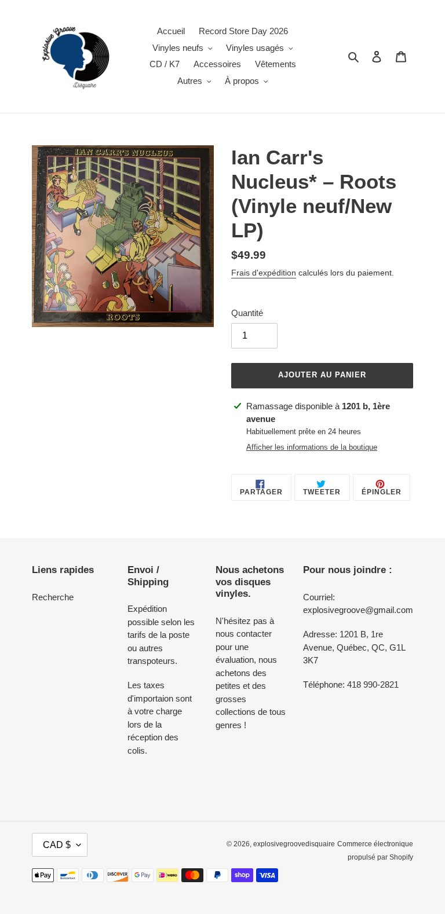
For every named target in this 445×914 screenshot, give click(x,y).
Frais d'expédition (263, 272)
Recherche (53, 597)
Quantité (247, 313)
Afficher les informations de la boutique (311, 447)
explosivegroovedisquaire (294, 844)
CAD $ (57, 845)
